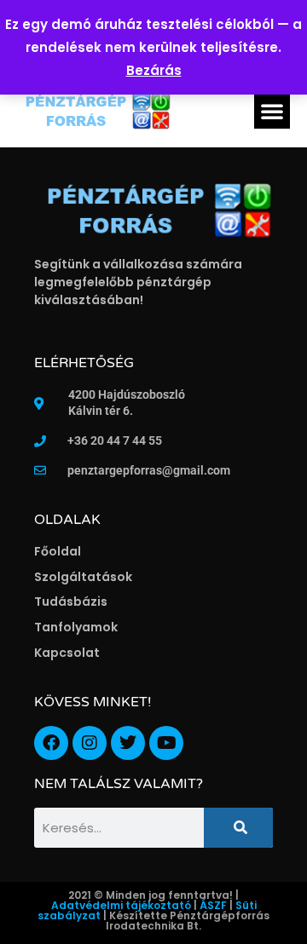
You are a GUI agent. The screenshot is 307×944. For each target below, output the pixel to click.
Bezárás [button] (154, 70)
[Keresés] (238, 828)
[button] (272, 111)
